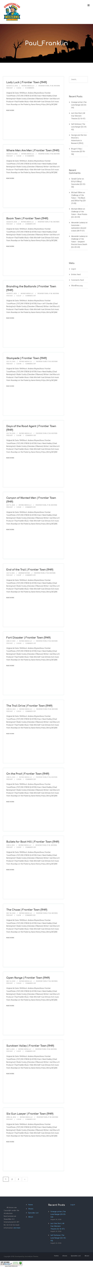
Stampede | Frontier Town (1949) (26, 358)
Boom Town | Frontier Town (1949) (27, 218)
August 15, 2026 (11, 154)
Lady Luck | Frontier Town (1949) (26, 82)
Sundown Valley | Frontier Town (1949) (30, 1045)
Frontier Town (43, 86)
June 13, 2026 (10, 777)
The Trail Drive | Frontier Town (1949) (29, 705)
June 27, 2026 (10, 641)
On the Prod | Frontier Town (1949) (27, 773)
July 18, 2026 (10, 433)
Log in (73, 268)
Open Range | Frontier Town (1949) (28, 977)
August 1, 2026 (11, 293)
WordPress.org (77, 285)
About (30, 1216)
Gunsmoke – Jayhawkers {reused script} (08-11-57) (78, 228)
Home (30, 1204)
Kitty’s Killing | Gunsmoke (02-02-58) (78, 184)
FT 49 (51, 86)
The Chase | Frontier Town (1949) (26, 909)
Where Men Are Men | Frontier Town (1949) (32, 150)
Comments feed (77, 280)
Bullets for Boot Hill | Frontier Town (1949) (32, 841)
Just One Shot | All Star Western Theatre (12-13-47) (78, 116)
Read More (10, 110)
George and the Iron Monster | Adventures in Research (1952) (79, 139)
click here (16, 1227)
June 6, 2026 (10, 845)
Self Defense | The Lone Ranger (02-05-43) (79, 127)
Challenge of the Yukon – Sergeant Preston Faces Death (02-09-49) (79, 243)
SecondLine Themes (31, 1256)
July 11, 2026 (10, 505)
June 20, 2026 (11, 709)
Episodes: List (33, 1212)
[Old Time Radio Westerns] (12, 12)
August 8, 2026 (11, 222)
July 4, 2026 (10, 573)
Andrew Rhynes (24, 573)
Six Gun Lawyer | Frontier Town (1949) (29, 1113)
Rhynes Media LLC (28, 86)
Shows (30, 1208)
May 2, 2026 (10, 1049)
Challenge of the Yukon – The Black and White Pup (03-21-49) (78, 199)
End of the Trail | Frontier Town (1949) (29, 569)
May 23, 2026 (10, 981)
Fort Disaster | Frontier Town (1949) (28, 637)
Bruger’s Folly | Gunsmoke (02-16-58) (78, 151)
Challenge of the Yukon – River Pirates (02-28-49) (79, 214)
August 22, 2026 (12, 86)
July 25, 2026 (10, 361)
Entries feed (76, 274)
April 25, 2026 (11, 1117)
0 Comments (29, 88)
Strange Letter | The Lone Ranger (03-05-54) (79, 105)
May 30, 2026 (10, 913)
